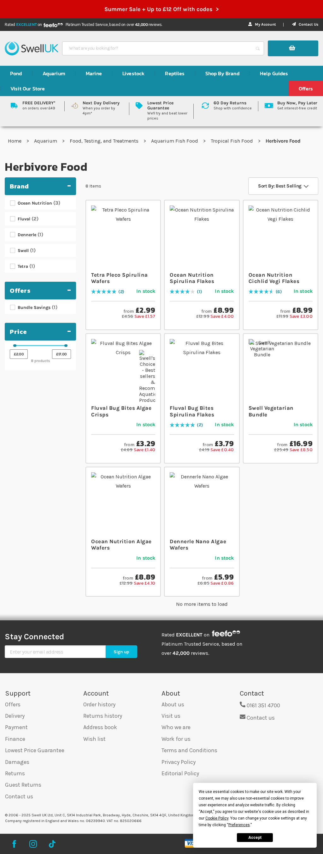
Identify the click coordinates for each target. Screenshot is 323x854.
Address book (100, 727)
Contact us (19, 796)
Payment (16, 727)
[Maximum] (66, 345)
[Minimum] (14, 345)
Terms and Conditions (189, 750)
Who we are (176, 727)
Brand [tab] (19, 186)
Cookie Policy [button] (216, 818)
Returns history (102, 715)
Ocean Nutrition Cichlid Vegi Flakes (274, 278)
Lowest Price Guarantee (34, 750)
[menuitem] (16, 73)
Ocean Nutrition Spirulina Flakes (192, 278)
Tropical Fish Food (232, 141)
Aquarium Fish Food (175, 141)
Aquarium (46, 141)
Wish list (94, 738)
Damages (17, 762)
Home (15, 141)
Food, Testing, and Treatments (105, 141)
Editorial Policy (180, 773)
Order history (99, 704)
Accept (254, 837)
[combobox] (157, 48)
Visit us (171, 715)
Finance (15, 738)
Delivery (15, 715)
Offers (13, 704)
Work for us (176, 738)
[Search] (257, 48)
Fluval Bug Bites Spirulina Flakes (192, 411)
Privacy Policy (179, 762)
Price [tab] (18, 331)
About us (173, 704)
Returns (15, 773)
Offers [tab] (20, 290)
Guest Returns (23, 784)
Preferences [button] (239, 825)
